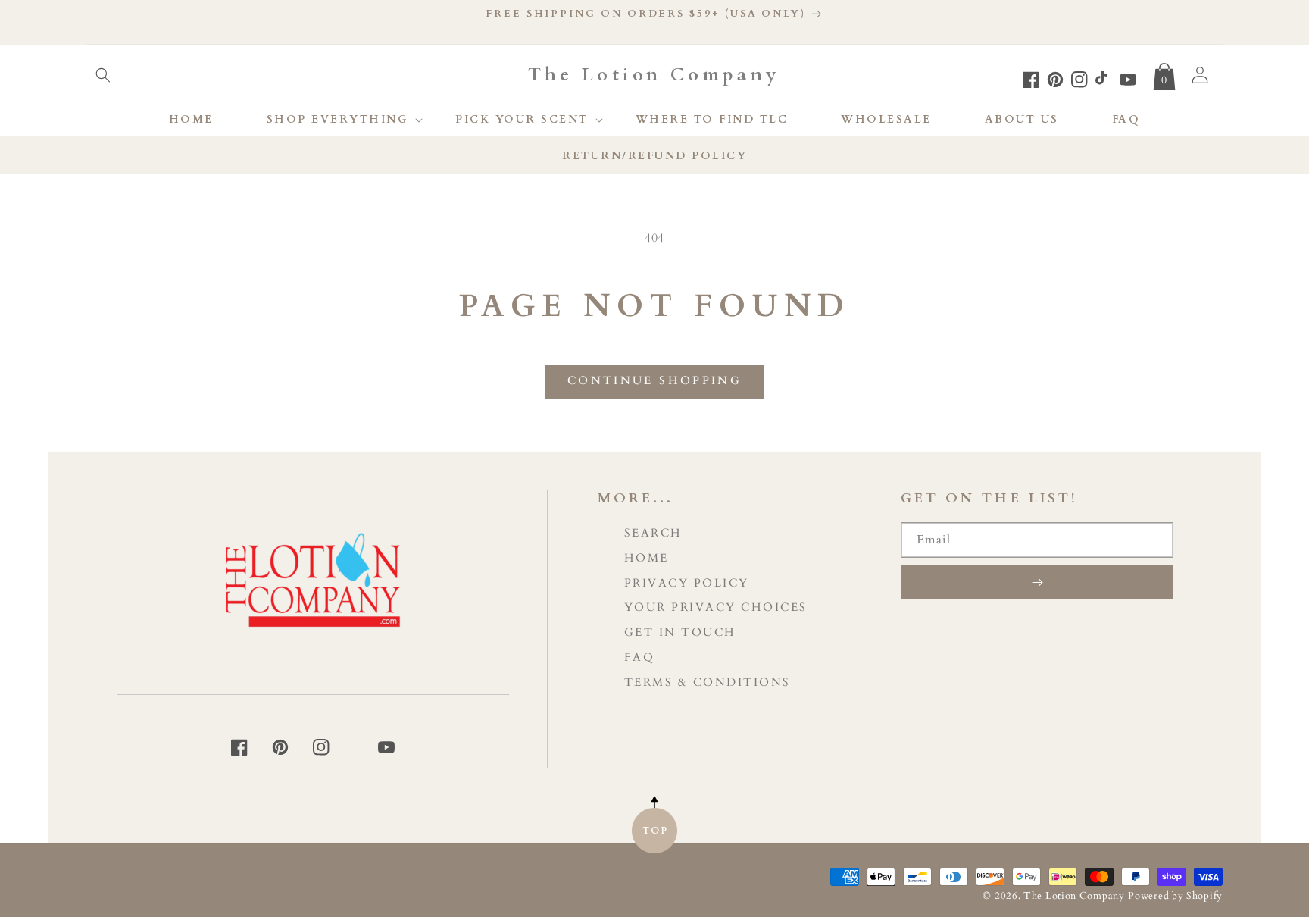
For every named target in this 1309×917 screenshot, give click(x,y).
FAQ (639, 657)
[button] (103, 75)
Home (646, 558)
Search (653, 533)
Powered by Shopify (1175, 896)
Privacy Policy (686, 583)
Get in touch (680, 632)
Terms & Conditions (707, 682)
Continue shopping (654, 380)
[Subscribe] (1037, 582)
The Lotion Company (1074, 896)
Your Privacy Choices (716, 607)
